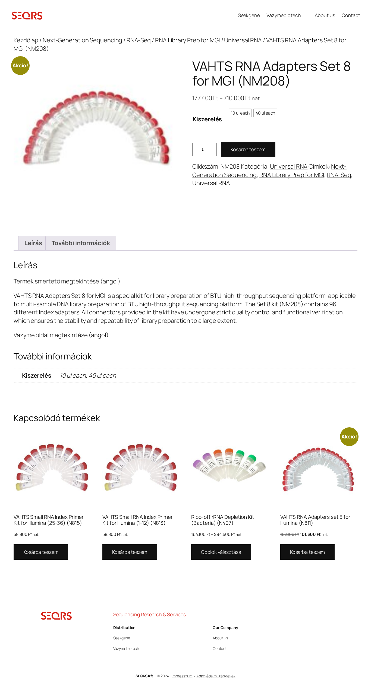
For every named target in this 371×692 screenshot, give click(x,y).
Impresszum (182, 675)
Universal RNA (243, 40)
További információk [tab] (81, 243)
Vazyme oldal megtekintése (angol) (61, 335)
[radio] (240, 113)
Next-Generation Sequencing (82, 40)
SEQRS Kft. (145, 675)
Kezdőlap (26, 40)
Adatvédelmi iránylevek (215, 675)
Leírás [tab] (33, 243)
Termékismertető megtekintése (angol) (67, 281)
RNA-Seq (139, 40)
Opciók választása (221, 552)
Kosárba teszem (248, 149)
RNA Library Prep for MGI (187, 40)
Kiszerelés (207, 119)
